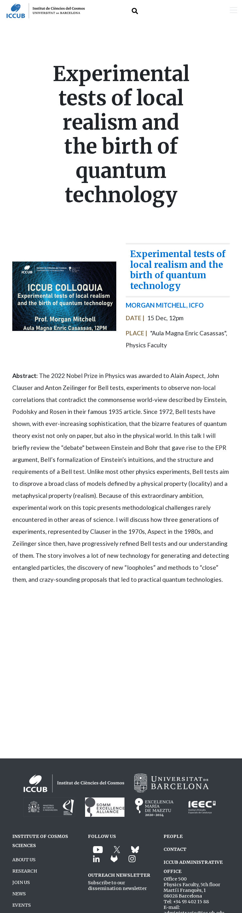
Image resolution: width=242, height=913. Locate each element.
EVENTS (21, 905)
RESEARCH (24, 871)
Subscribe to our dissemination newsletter (117, 885)
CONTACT (175, 849)
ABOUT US (24, 860)
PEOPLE (173, 836)
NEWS (19, 894)
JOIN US (21, 882)
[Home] (42, 11)
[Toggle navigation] (233, 10)
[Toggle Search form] (135, 11)
